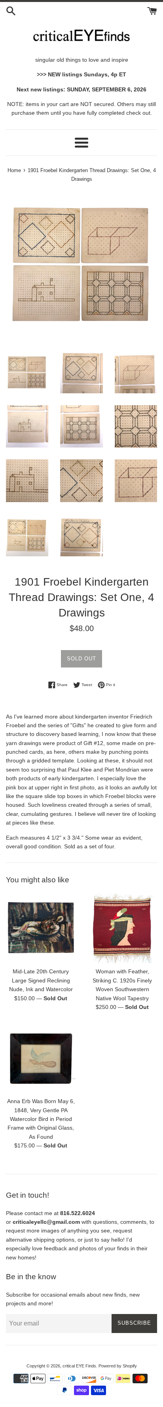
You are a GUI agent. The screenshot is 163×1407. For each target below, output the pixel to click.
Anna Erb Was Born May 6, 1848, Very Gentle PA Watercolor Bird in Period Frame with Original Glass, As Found (41, 1119)
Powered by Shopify (118, 1365)
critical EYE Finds (79, 1365)
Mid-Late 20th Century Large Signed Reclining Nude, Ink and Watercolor (41, 980)
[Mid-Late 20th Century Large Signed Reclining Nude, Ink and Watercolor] (41, 928)
